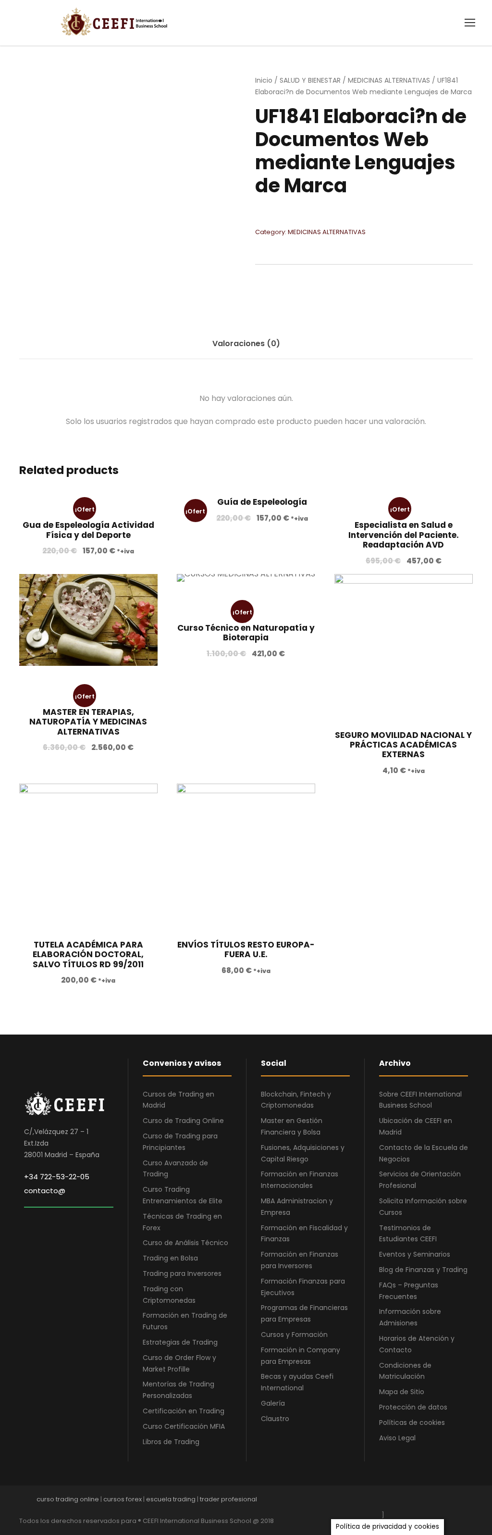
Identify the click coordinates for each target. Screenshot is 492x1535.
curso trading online (68, 1499)
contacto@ (44, 1191)
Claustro (275, 1418)
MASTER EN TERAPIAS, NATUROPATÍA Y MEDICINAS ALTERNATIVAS (88, 721)
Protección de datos (413, 1407)
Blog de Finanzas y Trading (423, 1269)
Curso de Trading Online (183, 1120)
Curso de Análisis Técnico (185, 1243)
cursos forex (122, 1499)
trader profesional (228, 1499)
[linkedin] (418, 1501)
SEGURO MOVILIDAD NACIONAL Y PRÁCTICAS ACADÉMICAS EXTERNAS (403, 745)
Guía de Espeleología (262, 502)
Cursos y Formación (294, 1334)
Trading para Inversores (182, 1273)
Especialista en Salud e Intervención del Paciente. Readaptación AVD (403, 534)
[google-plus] (402, 1501)
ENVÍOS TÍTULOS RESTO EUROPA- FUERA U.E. (246, 949)
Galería (273, 1403)
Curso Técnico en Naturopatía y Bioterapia (246, 632)
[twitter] (452, 1501)
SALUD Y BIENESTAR (310, 80)
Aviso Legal (397, 1438)
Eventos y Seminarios (414, 1254)
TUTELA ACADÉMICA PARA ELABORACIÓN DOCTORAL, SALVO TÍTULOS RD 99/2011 (88, 954)
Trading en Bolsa (170, 1258)
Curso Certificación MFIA (184, 1426)
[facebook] (385, 1501)
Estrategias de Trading (180, 1342)
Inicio (263, 80)
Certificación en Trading (183, 1411)
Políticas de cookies (412, 1422)
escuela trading (171, 1499)
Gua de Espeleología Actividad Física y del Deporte (88, 529)
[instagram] (469, 1501)
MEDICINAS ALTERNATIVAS (389, 80)
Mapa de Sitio (401, 1392)
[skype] (435, 1501)
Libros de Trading (171, 1442)
